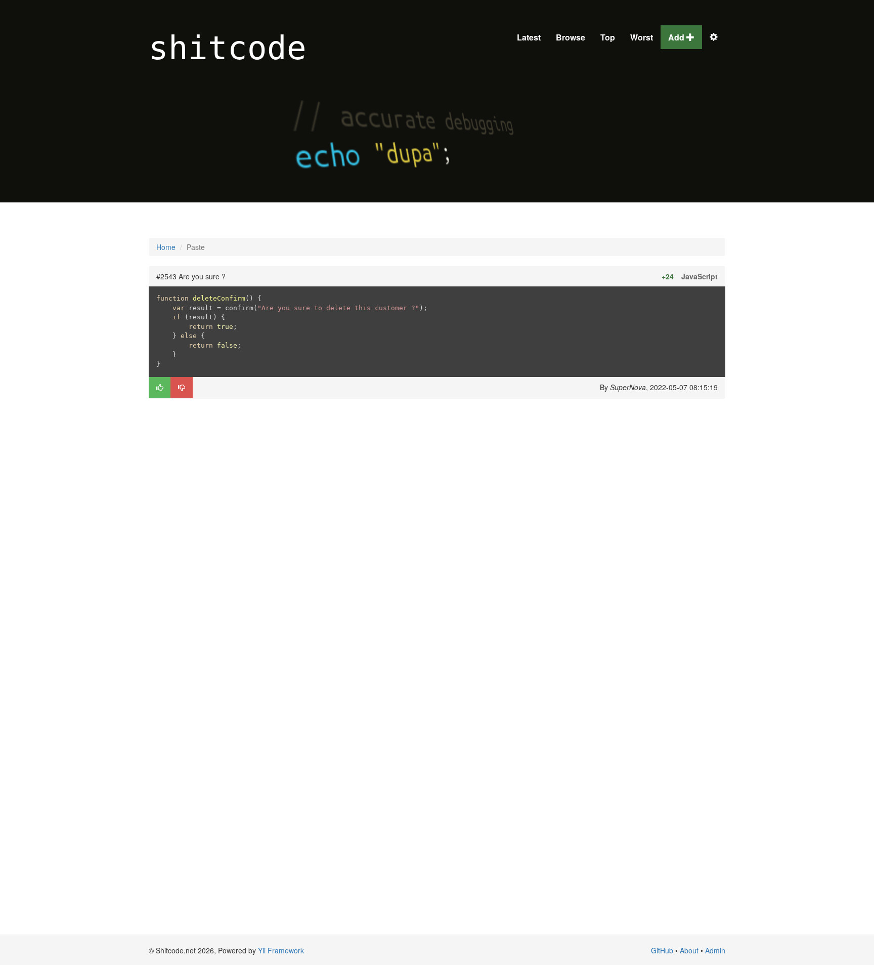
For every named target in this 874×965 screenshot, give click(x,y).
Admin (715, 950)
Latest (529, 37)
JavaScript (699, 276)
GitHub (662, 950)
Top (607, 37)
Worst (641, 37)
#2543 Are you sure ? (191, 276)
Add (677, 37)
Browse (570, 37)
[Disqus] (437, 534)
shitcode (228, 48)
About (689, 950)
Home (166, 247)
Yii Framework (281, 950)
